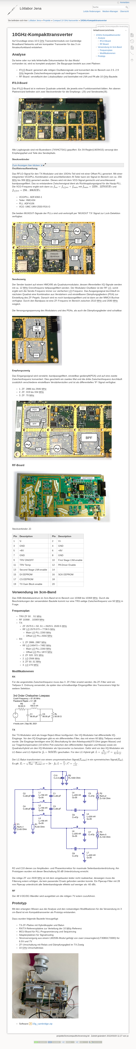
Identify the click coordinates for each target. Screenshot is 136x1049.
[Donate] (40, 1042)
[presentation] (65, 187)
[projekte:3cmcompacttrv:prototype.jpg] (45, 985)
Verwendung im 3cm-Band (110, 47)
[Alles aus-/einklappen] (132, 54)
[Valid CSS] (81, 1042)
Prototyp (101, 56)
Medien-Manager (110, 11)
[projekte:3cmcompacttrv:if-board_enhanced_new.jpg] (62, 119)
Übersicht (124, 11)
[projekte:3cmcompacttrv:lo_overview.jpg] (53, 247)
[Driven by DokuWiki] (95, 1042)
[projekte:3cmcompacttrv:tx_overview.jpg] (37, 340)
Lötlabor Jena (35, 20)
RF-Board (104, 44)
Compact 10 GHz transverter (65, 20)
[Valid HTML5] (68, 1042)
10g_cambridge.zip (42, 1023)
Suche (127, 7)
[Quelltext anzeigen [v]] (132, 35)
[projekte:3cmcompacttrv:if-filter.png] (47, 709)
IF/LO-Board (105, 41)
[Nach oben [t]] (132, 60)
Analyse (101, 38)
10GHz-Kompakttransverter (93, 20)
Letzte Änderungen (92, 11)
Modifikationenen (107, 53)
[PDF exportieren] (132, 47)
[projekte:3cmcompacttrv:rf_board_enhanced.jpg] (62, 496)
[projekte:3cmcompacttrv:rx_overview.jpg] (62, 430)
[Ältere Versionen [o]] (132, 41)
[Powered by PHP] (54, 1042)
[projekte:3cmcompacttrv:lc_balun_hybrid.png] (62, 816)
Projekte (47, 20)
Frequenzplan (106, 50)
